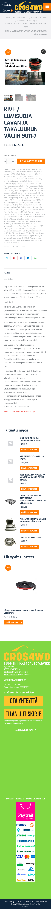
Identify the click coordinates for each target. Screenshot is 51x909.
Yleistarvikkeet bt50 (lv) (17, 212)
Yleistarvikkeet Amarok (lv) (15, 209)
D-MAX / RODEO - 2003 (20, 169)
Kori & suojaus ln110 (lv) (34, 193)
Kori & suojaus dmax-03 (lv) (15, 181)
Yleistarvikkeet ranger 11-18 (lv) (16, 238)
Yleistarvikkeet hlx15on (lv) (15, 226)
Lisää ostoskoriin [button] (29, 450)
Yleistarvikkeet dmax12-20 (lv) (16, 221)
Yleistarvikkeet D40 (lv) (16, 217)
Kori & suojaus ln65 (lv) (34, 195)
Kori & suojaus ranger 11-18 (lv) (30, 200)
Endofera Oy (35, 904)
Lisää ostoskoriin (31, 161)
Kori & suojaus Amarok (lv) (25, 172)
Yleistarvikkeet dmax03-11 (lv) (22, 219)
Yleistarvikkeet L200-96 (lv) (24, 228)
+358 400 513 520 (11, 674)
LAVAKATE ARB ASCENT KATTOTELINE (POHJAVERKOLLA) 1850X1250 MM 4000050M (33, 499)
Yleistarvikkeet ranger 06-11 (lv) (29, 235)
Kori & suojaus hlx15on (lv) (21, 188)
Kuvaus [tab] (7, 273)
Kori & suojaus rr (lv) (27, 205)
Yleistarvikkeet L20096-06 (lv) (16, 231)
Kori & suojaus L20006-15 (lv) (27, 191)
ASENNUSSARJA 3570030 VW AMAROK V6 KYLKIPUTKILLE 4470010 (32, 477)
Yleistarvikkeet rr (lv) (12, 243)
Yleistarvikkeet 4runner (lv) (31, 207)
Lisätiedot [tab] (8, 279)
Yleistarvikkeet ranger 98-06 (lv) (29, 240)
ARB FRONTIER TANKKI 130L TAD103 (32, 457)
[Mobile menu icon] (47, 7)
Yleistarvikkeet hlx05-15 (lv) (25, 224)
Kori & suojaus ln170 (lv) (14, 195)
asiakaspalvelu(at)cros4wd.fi (16, 672)
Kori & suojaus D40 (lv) (31, 179)
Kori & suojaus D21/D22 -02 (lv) (24, 175)
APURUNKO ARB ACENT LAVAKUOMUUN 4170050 (30, 439)
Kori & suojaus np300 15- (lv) (16, 198)
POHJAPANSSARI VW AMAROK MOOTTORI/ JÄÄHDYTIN (33, 520)
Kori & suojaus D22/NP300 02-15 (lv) (21, 177)
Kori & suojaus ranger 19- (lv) (16, 202)
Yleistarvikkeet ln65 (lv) (21, 233)
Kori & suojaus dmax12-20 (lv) (29, 183)
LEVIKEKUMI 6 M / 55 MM (30, 537)
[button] (43, 51)
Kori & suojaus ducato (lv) (14, 186)
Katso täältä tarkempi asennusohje (19, 411)
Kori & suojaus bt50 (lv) (30, 174)
